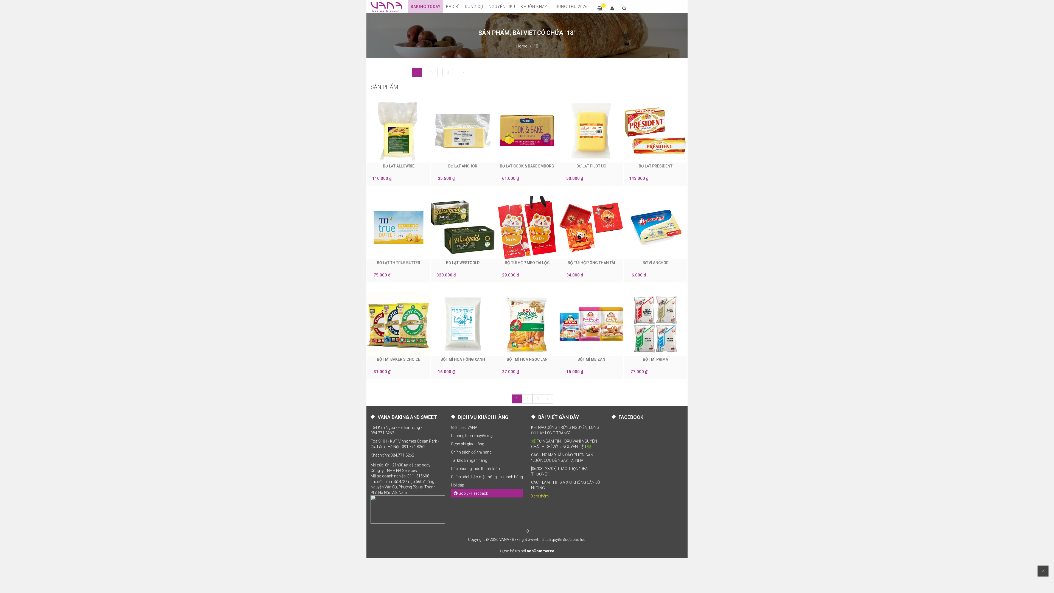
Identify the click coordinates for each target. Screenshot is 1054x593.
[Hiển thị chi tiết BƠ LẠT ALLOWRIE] (398, 131)
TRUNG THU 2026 (570, 6)
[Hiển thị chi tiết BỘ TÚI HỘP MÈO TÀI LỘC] (527, 227)
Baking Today (426, 6)
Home (522, 46)
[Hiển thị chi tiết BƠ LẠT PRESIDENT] (655, 131)
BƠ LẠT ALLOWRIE (398, 166)
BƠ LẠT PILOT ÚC (591, 166)
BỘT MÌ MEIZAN (591, 359)
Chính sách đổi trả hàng (471, 452)
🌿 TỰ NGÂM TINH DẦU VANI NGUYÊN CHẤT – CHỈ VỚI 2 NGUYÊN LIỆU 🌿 (564, 444)
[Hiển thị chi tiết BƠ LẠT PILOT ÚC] (591, 131)
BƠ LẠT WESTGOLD (463, 263)
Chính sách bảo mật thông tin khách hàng (487, 477)
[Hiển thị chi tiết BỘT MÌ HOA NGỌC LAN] (527, 324)
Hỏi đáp (457, 485)
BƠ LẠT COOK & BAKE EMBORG (527, 166)
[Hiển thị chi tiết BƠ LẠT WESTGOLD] (463, 227)
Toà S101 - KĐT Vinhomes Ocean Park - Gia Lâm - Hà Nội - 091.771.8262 (405, 444)
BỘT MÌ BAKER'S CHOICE (398, 359)
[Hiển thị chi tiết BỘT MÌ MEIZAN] (591, 324)
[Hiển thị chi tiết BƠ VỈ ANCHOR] (655, 227)
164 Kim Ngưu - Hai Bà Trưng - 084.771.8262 (396, 430)
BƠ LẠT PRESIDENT (655, 166)
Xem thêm (540, 496)
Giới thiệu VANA (464, 427)
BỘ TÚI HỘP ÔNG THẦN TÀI (591, 263)
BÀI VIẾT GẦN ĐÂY (558, 417)
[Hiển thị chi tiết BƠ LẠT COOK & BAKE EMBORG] (527, 131)
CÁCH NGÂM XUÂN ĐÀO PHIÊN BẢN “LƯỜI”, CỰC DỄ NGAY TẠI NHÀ (562, 458)
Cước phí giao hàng (467, 444)
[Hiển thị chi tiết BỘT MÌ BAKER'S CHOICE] (398, 324)
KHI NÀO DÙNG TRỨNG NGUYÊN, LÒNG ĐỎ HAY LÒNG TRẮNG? (565, 430)
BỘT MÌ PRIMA (655, 359)
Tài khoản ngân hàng (469, 460)
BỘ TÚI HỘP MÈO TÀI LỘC (527, 263)
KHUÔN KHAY (534, 6)
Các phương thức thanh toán (475, 468)
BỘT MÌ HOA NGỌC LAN (527, 359)
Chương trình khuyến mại (472, 435)
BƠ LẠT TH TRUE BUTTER (398, 263)
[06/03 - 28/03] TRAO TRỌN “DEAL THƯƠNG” (560, 471)
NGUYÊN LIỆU (502, 6)
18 (536, 46)
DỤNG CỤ (474, 6)
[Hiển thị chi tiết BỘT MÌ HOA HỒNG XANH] (463, 324)
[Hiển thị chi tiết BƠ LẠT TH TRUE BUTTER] (398, 227)
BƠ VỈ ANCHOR (656, 263)
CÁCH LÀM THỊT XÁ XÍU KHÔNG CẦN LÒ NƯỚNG (565, 485)
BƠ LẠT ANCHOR (462, 166)
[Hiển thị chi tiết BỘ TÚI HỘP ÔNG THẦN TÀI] (591, 227)
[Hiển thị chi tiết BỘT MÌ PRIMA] (655, 324)
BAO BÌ (452, 6)
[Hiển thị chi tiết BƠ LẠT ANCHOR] (463, 131)
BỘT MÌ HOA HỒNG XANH (463, 359)
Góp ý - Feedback (473, 493)
